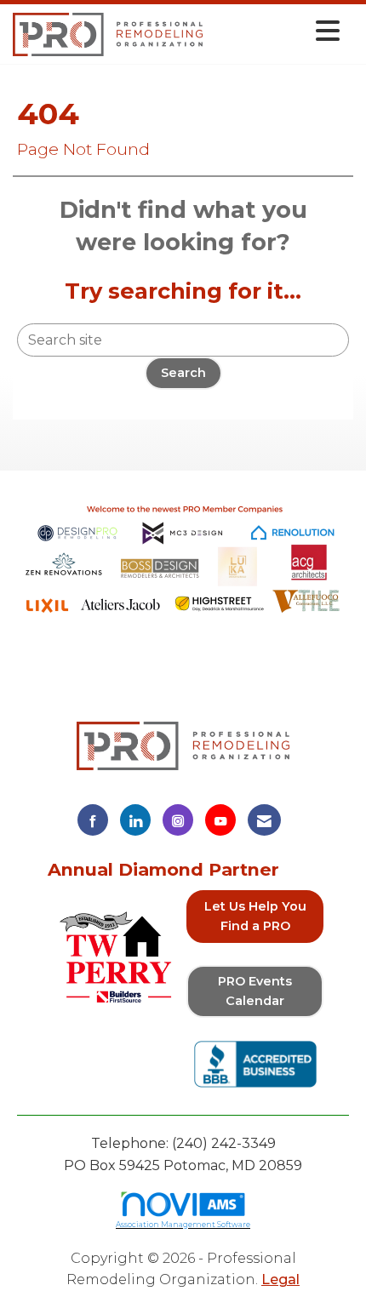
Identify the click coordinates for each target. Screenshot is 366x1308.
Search (183, 372)
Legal (280, 1279)
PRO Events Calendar (255, 991)
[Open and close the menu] (275, 31)
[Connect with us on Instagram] (178, 820)
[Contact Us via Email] (264, 820)
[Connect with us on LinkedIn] (135, 820)
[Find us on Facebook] (92, 820)
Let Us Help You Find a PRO (255, 916)
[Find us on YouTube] (220, 820)
